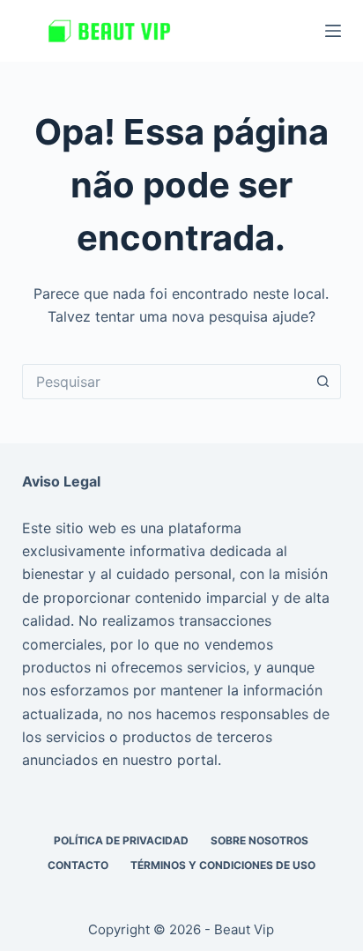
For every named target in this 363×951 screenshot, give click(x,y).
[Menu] (333, 31)
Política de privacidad (121, 840)
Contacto (78, 865)
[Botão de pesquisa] (323, 381)
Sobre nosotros (259, 840)
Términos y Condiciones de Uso (222, 865)
